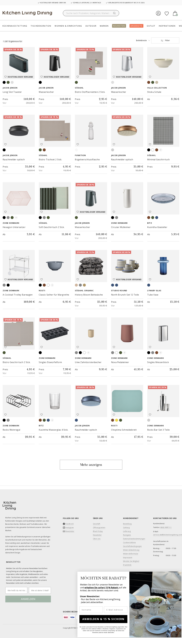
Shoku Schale (154, 91)
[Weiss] (48, 285)
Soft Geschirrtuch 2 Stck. (51, 227)
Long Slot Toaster (12, 91)
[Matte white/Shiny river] (116, 285)
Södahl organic (84, 291)
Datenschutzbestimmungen (134, 539)
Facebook (70, 524)
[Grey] (44, 217)
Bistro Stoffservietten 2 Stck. (90, 91)
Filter (167, 40)
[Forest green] (48, 217)
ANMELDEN (28, 599)
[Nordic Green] (120, 420)
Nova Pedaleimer (120, 362)
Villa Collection (157, 88)
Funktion (80, 155)
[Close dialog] (178, 574)
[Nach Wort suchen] (114, 13)
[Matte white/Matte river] (112, 285)
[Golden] (84, 285)
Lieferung (127, 531)
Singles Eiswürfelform (50, 362)
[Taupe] (156, 149)
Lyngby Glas (154, 291)
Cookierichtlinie (129, 542)
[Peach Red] (124, 352)
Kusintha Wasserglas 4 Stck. (53, 429)
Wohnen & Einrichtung (68, 26)
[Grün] (152, 217)
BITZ (149, 223)
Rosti (42, 291)
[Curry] (52, 285)
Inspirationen (167, 26)
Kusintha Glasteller (157, 227)
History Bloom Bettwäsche (89, 294)
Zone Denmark (11, 223)
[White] (152, 149)
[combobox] (91, 13)
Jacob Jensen (10, 88)
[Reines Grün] (152, 82)
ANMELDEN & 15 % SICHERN (103, 619)
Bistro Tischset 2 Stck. (50, 159)
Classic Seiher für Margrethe (54, 294)
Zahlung (126, 528)
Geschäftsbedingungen (132, 546)
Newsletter (70, 531)
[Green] (8, 82)
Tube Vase (152, 294)
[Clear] (52, 420)
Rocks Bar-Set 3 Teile (158, 429)
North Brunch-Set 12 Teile (125, 294)
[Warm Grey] (8, 217)
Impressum (127, 557)
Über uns (96, 539)
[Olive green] (12, 217)
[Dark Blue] (148, 285)
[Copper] (112, 149)
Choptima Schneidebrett (124, 429)
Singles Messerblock (158, 362)
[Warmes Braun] (148, 82)
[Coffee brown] (44, 149)
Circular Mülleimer (121, 227)
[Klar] (76, 149)
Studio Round (119, 291)
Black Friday (98, 531)
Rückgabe (127, 535)
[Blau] (156, 217)
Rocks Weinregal (11, 429)
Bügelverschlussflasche (87, 159)
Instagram (70, 528)
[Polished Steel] (148, 420)
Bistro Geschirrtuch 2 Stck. (17, 362)
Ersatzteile (127, 565)
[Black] (4, 82)
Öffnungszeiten (99, 528)
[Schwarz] (40, 285)
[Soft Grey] (4, 285)
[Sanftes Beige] (156, 82)
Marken (104, 26)
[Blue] (160, 149)
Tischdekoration (41, 26)
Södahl (79, 88)
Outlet (151, 26)
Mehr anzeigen (91, 465)
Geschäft (96, 524)
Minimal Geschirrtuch (158, 159)
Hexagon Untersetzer (14, 227)
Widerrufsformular (130, 554)
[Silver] (12, 82)
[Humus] (44, 285)
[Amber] (148, 217)
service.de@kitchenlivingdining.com (167, 535)
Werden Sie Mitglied (131, 561)
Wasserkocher (46, 91)
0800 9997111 (166, 527)
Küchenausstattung (15, 26)
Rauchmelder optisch (14, 159)
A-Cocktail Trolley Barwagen (18, 294)
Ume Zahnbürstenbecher (88, 362)
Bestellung (127, 524)
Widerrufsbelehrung (131, 550)
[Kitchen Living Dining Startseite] (27, 13)
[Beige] (76, 285)
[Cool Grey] (16, 217)
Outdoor (90, 26)
